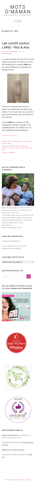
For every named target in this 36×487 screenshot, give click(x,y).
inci (17, 146)
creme (12, 146)
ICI (19, 248)
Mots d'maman (18, 9)
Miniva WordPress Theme (22, 479)
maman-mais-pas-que (24, 148)
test (3, 150)
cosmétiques (18, 141)
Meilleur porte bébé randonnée (13, 450)
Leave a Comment (8, 152)
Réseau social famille (9, 435)
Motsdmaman (7, 53)
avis (8, 146)
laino (21, 146)
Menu (19, 21)
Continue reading (10, 135)
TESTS (10, 141)
